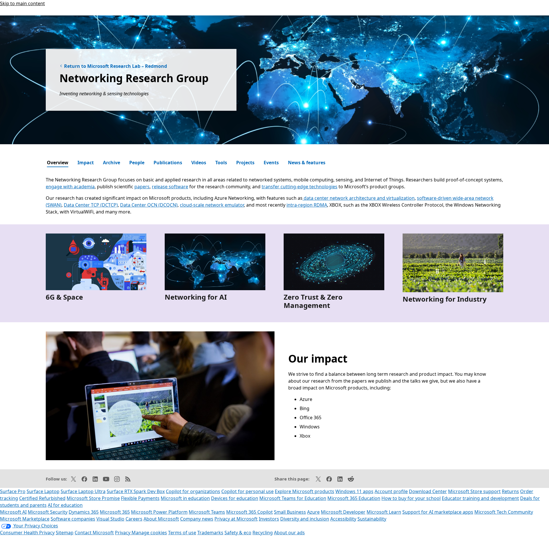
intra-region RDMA (307, 205)
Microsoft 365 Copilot (249, 512)
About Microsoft (161, 519)
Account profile (391, 491)
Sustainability (371, 519)
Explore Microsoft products (304, 491)
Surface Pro (12, 491)
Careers (134, 519)
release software (170, 186)
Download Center (428, 491)
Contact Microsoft (94, 532)
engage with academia (70, 186)
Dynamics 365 (84, 512)
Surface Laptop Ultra (83, 491)
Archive (111, 162)
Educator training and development (480, 498)
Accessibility (343, 519)
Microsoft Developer (343, 512)
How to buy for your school (411, 498)
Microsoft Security (47, 512)
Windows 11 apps (354, 491)
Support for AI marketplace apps (437, 512)
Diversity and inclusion (304, 519)
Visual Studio (110, 519)
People (136, 162)
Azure (313, 512)
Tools (221, 162)
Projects (245, 162)
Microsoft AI (13, 512)
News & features (306, 162)
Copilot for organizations (193, 491)
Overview (57, 162)
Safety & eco (237, 532)
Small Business (290, 512)
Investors (269, 519)
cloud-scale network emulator (212, 205)
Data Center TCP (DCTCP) (91, 205)
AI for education (65, 505)
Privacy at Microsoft (236, 519)
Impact (85, 162)
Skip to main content (22, 3)
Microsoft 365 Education (353, 498)
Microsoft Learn (384, 512)
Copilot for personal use (247, 491)
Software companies (73, 519)
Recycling (262, 532)
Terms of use (182, 532)
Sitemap (64, 532)
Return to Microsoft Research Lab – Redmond (115, 66)
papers (142, 186)
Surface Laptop (43, 491)
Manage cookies (149, 532)
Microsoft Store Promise (93, 498)
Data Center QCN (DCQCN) (149, 205)
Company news (196, 519)
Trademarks (210, 532)
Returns (510, 491)
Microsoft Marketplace (24, 519)
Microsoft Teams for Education (292, 498)
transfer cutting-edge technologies (299, 186)
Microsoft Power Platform (159, 512)
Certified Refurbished (42, 498)
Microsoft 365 (115, 512)
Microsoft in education (185, 498)
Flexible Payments (140, 498)
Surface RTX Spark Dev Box (136, 491)
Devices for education (234, 498)
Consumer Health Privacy (27, 532)
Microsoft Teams (207, 512)
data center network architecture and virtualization (359, 198)
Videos (198, 162)
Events (271, 162)
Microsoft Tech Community (503, 512)
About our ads (289, 532)
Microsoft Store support (474, 491)
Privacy (123, 532)
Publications (168, 162)
